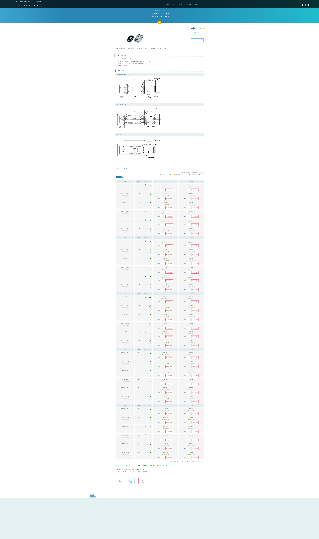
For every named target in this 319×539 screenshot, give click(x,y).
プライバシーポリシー (183, 515)
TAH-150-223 (125, 426)
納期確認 (152, 509)
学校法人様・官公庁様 (128, 520)
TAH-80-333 (125, 332)
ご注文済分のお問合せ (156, 518)
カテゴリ (181, 3)
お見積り (152, 512)
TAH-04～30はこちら (197, 33)
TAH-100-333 (125, 388)
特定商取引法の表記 (182, 509)
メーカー (173, 3)
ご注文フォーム (154, 515)
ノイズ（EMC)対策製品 (154, 10)
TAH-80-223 (125, 314)
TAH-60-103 (125, 241)
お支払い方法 (125, 515)
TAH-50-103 (125, 185)
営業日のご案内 (126, 509)
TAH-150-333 (125, 443)
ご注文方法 (124, 512)
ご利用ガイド (125, 506)
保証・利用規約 (181, 512)
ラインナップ (198, 40)
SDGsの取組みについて (183, 520)
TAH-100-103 (125, 353)
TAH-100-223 (125, 370)
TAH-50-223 (125, 202)
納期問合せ (121, 481)
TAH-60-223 (125, 258)
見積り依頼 (131, 481)
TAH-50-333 (125, 220)
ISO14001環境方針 (182, 518)
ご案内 (167, 4)
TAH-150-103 (125, 409)
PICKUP (191, 4)
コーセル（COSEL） (165, 10)
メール (151, 506)
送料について (125, 518)
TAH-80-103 (125, 297)
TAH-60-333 (125, 276)
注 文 (142, 481)
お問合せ (197, 3)
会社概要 (179, 506)
